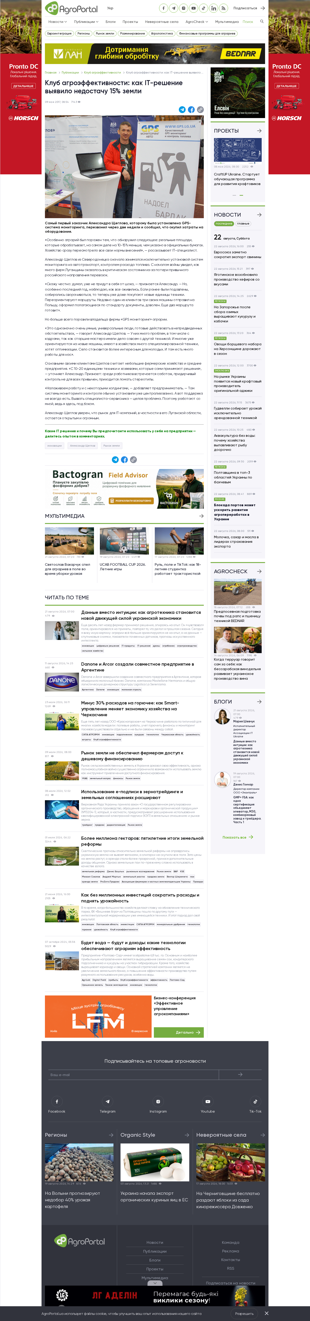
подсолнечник (124, 734)
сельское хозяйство (92, 650)
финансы (118, 778)
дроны (156, 645)
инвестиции (127, 924)
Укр (110, 8)
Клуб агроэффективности (103, 72)
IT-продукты (128, 645)
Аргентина (88, 689)
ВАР (176, 871)
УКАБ (84, 778)
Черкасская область (172, 734)
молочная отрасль (131, 689)
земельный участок (134, 876)
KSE (182, 871)
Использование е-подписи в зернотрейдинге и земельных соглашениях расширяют (132, 794)
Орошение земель (92, 985)
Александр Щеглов (82, 445)
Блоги (111, 22)
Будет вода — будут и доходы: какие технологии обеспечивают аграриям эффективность (133, 945)
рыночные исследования (140, 871)
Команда (230, 1242)
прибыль (113, 980)
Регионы (84, 33)
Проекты (130, 22)
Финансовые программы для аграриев (207, 33)
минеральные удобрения (171, 924)
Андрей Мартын (112, 876)
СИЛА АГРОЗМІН (91, 734)
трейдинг (87, 825)
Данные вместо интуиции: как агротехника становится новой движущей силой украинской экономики (141, 615)
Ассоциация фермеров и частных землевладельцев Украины (156, 881)
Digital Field (99, 980)
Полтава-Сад (177, 980)
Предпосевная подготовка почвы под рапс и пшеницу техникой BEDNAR (237, 616)
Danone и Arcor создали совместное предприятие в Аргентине (137, 667)
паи (192, 876)
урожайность (193, 734)
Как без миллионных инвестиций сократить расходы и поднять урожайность (140, 898)
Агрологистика (162, 33)
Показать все (234, 837)
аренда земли (90, 881)
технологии (152, 734)
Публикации (71, 72)
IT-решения (143, 645)
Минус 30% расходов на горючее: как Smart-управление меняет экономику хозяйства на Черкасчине (130, 708)
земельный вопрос (100, 778)
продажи (99, 825)
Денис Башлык (115, 871)
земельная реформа (93, 871)
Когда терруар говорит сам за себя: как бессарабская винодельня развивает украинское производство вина (237, 668)
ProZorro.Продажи (109, 881)
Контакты (230, 1260)
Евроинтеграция (59, 33)
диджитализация (116, 825)
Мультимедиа (227, 22)
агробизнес (168, 645)
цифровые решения (107, 645)
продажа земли (155, 876)
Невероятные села (161, 22)
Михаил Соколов (91, 876)
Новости (155, 1242)
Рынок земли (105, 33)
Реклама (230, 1251)
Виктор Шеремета (177, 876)
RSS (230, 1268)
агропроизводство (187, 645)
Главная (51, 72)
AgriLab (86, 980)
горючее (86, 929)
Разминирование (132, 33)
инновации (54, 445)
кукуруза (139, 734)
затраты (86, 739)
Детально (185, 1032)
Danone (100, 689)
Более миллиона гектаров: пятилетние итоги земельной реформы (142, 841)
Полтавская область (107, 924)
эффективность (158, 980)
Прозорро (198, 881)
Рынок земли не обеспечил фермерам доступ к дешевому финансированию (132, 755)
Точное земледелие (116, 985)
